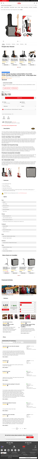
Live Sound (30, 7)
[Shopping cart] (37, 3)
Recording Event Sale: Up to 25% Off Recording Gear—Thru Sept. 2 (20, 0)
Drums (16, 7)
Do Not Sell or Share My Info (14, 453)
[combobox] (3, 98)
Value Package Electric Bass (15, 9)
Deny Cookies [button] (10, 457)
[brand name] (33, 128)
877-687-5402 (28, 442)
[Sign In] (34, 3)
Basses (22, 7)
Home (2, 9)
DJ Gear (19, 7)
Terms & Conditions (14, 452)
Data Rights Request (23, 453)
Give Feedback (34, 449)
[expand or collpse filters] (34, 337)
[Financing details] (35, 109)
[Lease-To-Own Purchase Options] (13, 114)
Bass (4, 9)
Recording (26, 7)
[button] (19, 128)
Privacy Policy (25, 454)
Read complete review (7, 331)
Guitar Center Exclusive (5, 72)
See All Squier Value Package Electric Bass (9, 125)
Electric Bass (8, 9)
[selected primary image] (19, 25)
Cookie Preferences (32, 453)
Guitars (2, 7)
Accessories (35, 7)
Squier (21, 9)
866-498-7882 (10, 442)
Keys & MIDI (12, 7)
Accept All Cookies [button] (28, 457)
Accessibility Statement (33, 452)
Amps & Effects (6, 7)
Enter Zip (22, 106)
